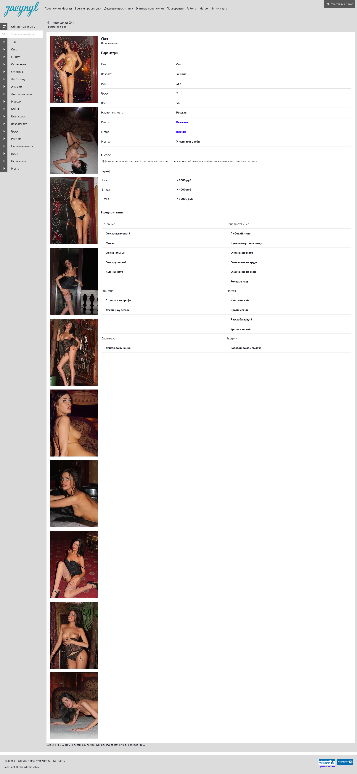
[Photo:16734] (73, 140)
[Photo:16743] (73, 705)
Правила (9, 760)
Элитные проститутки (150, 8)
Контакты (59, 760)
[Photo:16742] (73, 635)
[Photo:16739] (73, 493)
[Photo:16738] (73, 423)
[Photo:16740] (73, 69)
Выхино (181, 132)
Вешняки (182, 122)
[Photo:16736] (73, 281)
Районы (191, 8)
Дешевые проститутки (118, 8)
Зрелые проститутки (88, 8)
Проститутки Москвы (58, 8)
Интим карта (219, 8)
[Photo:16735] (73, 210)
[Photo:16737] (73, 352)
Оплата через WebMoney (34, 760)
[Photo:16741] (73, 564)
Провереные (175, 8)
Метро (204, 8)
